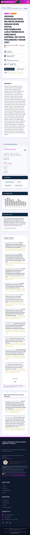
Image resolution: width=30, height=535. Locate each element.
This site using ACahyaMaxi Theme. (18, 532)
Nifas (19, 182)
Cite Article (21, 69)
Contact (5, 505)
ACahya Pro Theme (21, 475)
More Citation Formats (10, 228)
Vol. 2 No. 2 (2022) (8, 163)
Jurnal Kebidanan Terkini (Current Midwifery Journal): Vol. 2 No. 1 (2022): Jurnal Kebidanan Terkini (15, 304)
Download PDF (9, 69)
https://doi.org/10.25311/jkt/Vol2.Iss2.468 (13, 225)
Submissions (6, 500)
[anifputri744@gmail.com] (18, 45)
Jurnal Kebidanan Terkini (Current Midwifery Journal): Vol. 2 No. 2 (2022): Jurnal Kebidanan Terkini (15, 249)
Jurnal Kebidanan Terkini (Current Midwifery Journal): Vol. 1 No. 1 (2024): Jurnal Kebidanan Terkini (15, 331)
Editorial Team (6, 502)
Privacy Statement (7, 507)
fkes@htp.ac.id (8, 458)
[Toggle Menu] (27, 2)
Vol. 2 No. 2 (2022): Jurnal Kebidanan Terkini (12, 8)
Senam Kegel (8, 185)
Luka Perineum (18, 185)
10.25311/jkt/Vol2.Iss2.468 (12, 60)
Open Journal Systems (14, 532)
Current (4, 486)
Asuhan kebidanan (9, 182)
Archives (8, 7)
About (4, 492)
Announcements (6, 490)
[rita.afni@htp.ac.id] (6, 46)
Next (15, 381)
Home (3, 7)
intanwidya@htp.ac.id (9, 515)
